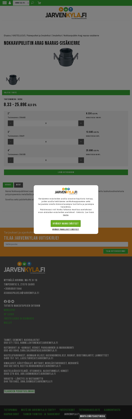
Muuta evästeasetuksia (92, 416)
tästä (66, 215)
